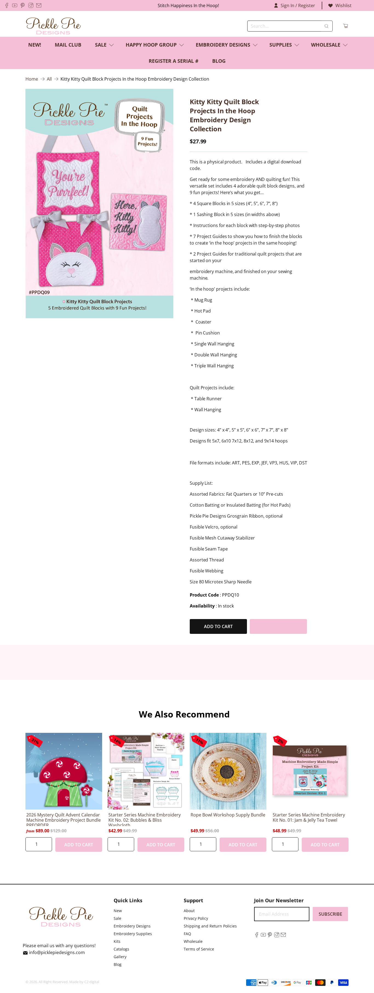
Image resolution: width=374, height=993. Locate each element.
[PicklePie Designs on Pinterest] (22, 5)
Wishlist (343, 5)
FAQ (187, 933)
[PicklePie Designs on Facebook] (6, 5)
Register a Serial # (173, 61)
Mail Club (68, 44)
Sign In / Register (298, 5)
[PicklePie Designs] (53, 26)
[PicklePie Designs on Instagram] (30, 5)
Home (31, 79)
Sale (101, 44)
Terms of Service (199, 949)
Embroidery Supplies (133, 933)
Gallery (120, 956)
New (118, 910)
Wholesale (325, 44)
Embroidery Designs (223, 44)
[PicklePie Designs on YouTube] (14, 5)
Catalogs (121, 949)
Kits (117, 941)
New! (34, 44)
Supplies (280, 44)
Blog (219, 61)
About (189, 910)
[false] (99, 203)
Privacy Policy (196, 918)
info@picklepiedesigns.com (57, 952)
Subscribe (330, 914)
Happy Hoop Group (151, 44)
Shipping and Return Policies (210, 926)
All (49, 79)
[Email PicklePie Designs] (38, 5)
